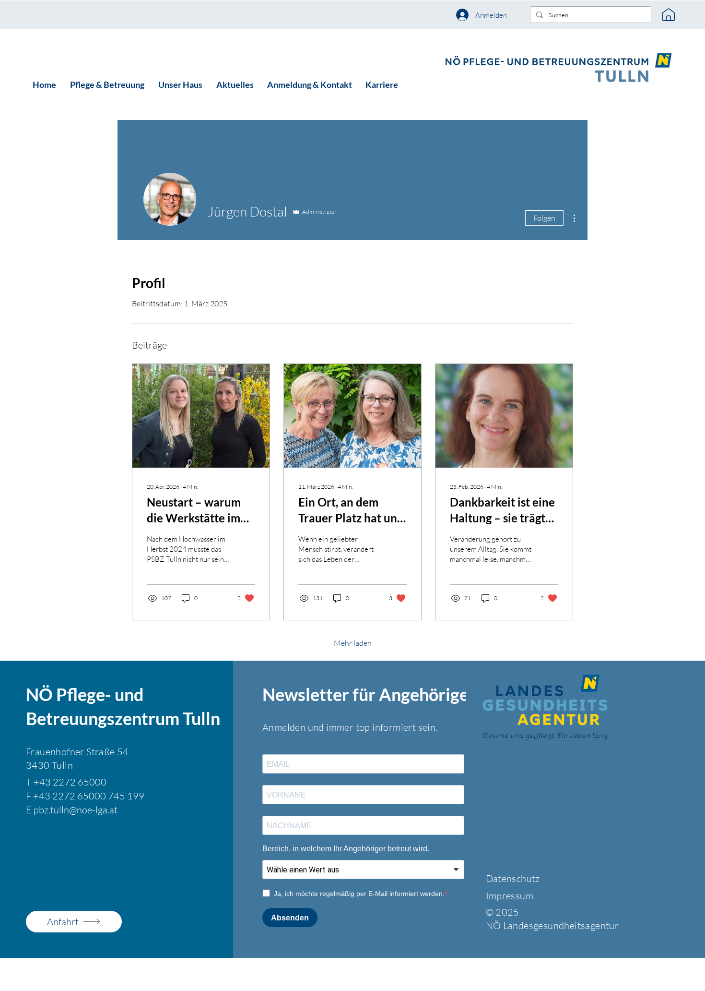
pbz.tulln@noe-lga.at (76, 810)
